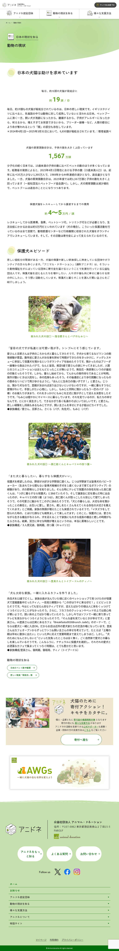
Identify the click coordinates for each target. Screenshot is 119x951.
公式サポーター (91, 726)
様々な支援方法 (82, 723)
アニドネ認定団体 (20, 897)
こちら (87, 729)
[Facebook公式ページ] (67, 872)
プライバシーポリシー (72, 939)
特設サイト (16, 923)
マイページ (41, 939)
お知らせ (15, 890)
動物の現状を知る (20, 904)
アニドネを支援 (107, 5)
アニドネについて (20, 917)
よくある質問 (59, 854)
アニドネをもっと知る (30, 854)
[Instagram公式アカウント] (77, 872)
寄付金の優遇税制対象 (84, 719)
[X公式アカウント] (58, 872)
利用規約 (54, 939)
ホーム (8, 22)
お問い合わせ (88, 854)
